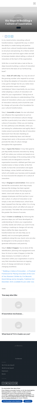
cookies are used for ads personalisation (20, 395)
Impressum (5, 371)
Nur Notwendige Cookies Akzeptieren (12, 401)
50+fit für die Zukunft (8, 368)
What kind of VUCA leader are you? (18, 327)
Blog (18, 27)
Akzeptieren (28, 401)
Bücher (4, 374)
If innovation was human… (18, 307)
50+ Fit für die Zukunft (8, 365)
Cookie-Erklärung (11, 398)
